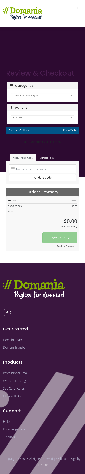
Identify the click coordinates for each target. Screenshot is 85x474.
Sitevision (42, 465)
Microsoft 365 (12, 396)
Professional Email (15, 373)
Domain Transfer (14, 347)
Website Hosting (14, 381)
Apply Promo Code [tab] (23, 157)
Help (6, 421)
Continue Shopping (66, 246)
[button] (79, 7)
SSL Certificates (14, 388)
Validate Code (42, 177)
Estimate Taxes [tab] (46, 157)
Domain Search (13, 340)
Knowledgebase (14, 429)
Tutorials (9, 437)
